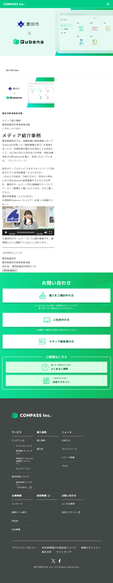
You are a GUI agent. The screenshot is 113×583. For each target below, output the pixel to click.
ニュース (67, 432)
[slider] (26, 232)
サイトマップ (63, 552)
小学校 (5, 128)
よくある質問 (68, 504)
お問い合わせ (69, 495)
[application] (28, 220)
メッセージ (17, 504)
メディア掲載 (68, 457)
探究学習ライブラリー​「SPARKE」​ (24, 485)
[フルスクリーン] (50, 232)
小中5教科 (15, 128)
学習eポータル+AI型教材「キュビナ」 (24, 461)
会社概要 (16, 529)
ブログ (65, 466)
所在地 (15, 521)
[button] (28, 221)
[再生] (6, 232)
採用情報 (42, 495)
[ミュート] (45, 232)
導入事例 (41, 440)
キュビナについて (24, 446)
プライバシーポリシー (24, 547)
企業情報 (17, 495)
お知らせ (66, 440)
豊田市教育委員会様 (12, 113)
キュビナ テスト (23, 469)
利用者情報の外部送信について (59, 547)
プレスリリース (17, 161)
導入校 (40, 449)
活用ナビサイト (69, 512)
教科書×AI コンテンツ (24, 452)
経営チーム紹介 (19, 512)
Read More (9, 270)
